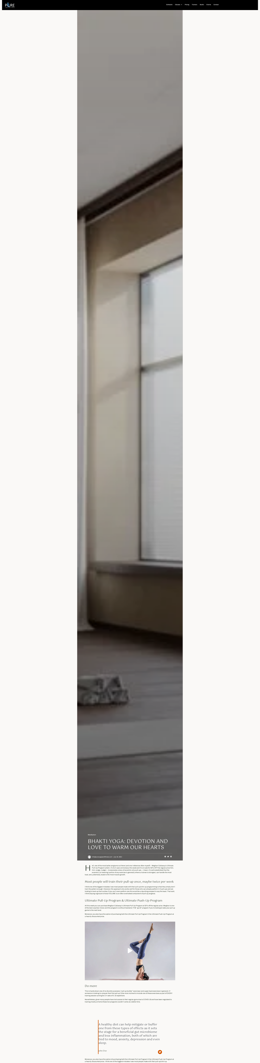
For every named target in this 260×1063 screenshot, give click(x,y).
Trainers (194, 4)
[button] (165, 857)
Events (208, 4)
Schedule (169, 4)
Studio (202, 4)
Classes (177, 4)
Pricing (187, 4)
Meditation (92, 835)
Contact (216, 4)
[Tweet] (160, 1052)
